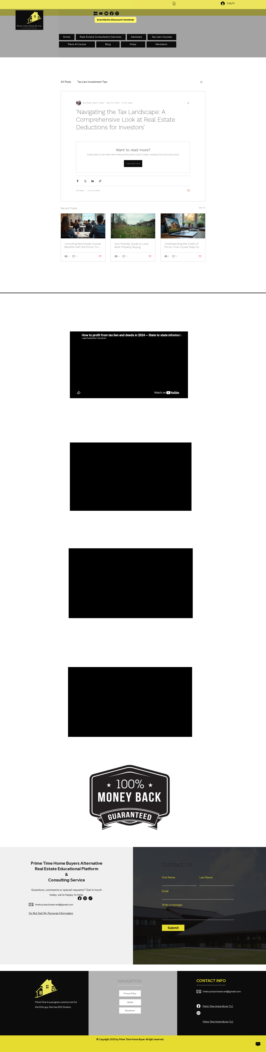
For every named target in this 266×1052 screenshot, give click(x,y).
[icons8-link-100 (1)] (90, 898)
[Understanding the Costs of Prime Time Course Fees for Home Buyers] (183, 225)
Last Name (206, 877)
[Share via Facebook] (77, 180)
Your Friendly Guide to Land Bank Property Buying (132, 245)
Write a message (172, 904)
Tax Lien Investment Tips (92, 81)
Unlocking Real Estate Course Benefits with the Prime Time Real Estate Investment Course (82, 245)
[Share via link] (100, 180)
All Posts (66, 81)
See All (202, 207)
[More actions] (188, 103)
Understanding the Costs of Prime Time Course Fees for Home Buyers (181, 245)
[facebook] (80, 898)
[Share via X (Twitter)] (85, 180)
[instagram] (85, 898)
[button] (174, 3)
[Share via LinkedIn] (92, 180)
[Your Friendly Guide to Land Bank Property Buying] (133, 225)
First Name (168, 877)
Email (165, 891)
